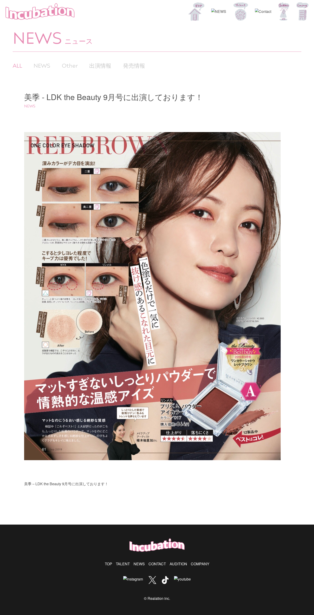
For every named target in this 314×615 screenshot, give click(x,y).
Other (70, 65)
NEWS (42, 65)
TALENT (123, 563)
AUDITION (178, 563)
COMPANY (200, 563)
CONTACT (157, 563)
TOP (108, 563)
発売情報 (134, 65)
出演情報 (100, 65)
